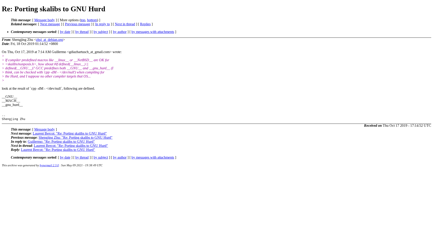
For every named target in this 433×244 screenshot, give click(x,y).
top (83, 20)
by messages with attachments (152, 32)
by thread (82, 32)
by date (65, 32)
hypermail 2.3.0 (49, 165)
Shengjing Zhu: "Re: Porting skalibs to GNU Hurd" (76, 137)
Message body (44, 20)
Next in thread (125, 24)
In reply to (102, 24)
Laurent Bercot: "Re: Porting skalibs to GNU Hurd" (70, 133)
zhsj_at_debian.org (49, 40)
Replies (145, 24)
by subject (101, 32)
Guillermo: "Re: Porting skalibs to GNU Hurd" (61, 141)
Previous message (77, 24)
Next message (50, 24)
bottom (92, 20)
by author (120, 32)
